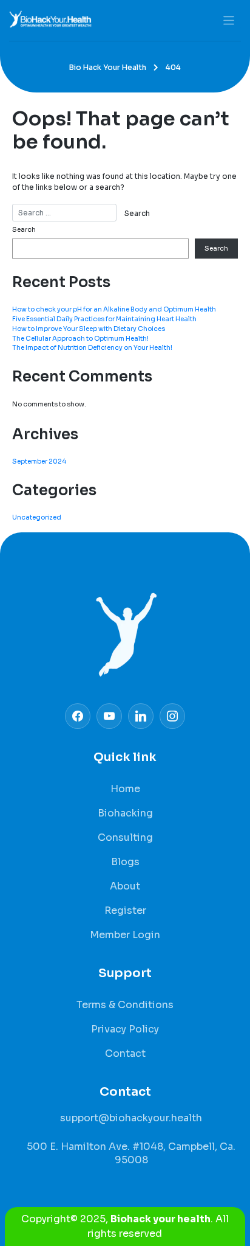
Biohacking (125, 813)
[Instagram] (141, 716)
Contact (125, 1053)
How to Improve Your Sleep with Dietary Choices (88, 329)
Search (24, 230)
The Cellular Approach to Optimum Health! (80, 339)
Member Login (125, 934)
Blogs (125, 861)
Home (125, 788)
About (125, 886)
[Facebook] (77, 716)
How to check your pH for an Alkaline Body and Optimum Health (114, 309)
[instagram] (172, 716)
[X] (109, 716)
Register (125, 910)
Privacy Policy (125, 1029)
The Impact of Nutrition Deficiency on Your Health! (92, 348)
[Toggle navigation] (229, 20)
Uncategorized (36, 517)
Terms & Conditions (125, 1004)
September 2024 (39, 461)
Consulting (125, 837)
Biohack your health (160, 1219)
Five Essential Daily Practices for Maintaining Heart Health (104, 319)
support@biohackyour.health (131, 1118)
